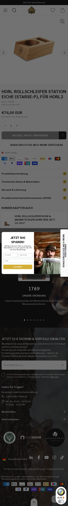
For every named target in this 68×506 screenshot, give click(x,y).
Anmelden (18, 267)
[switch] (61, 501)
